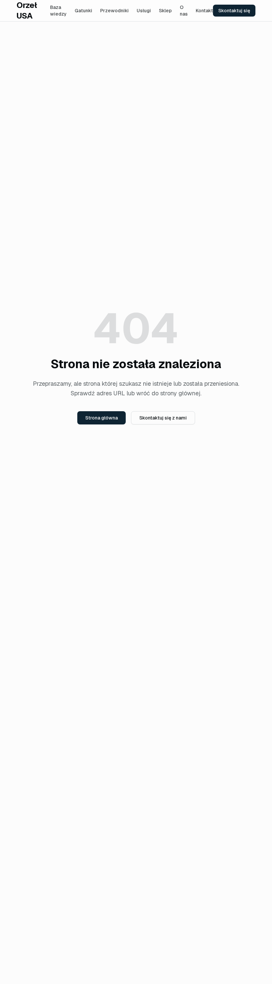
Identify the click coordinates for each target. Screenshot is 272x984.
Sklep (165, 11)
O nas (184, 10)
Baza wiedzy (58, 10)
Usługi (144, 11)
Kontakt (204, 11)
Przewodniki (114, 11)
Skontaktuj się (234, 11)
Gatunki (83, 11)
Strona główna (101, 418)
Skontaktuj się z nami (163, 418)
